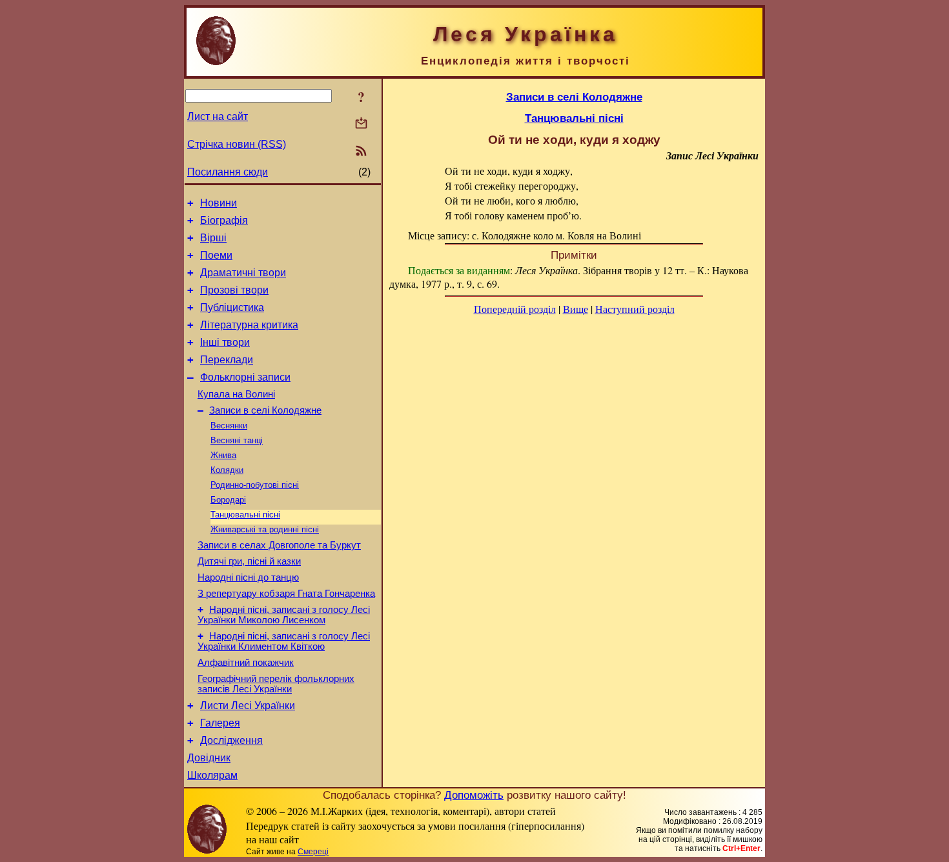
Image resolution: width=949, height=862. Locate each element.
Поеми (216, 255)
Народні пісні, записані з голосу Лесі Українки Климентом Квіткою (284, 641)
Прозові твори (234, 290)
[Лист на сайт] (361, 124)
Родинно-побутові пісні (254, 485)
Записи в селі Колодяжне (265, 410)
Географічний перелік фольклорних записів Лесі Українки (276, 684)
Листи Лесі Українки (247, 705)
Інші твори (225, 342)
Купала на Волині (236, 394)
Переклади (226, 359)
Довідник (208, 757)
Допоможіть (474, 794)
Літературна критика (249, 324)
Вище (575, 309)
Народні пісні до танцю (248, 577)
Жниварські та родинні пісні (264, 529)
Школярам (212, 775)
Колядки (226, 470)
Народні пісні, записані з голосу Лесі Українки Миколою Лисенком (284, 615)
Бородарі (228, 500)
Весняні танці (236, 440)
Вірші (213, 237)
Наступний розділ (635, 309)
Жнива (223, 455)
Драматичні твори (243, 272)
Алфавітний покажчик (246, 662)
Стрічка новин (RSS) (236, 144)
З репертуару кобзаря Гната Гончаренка (286, 593)
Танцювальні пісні (245, 514)
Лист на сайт (217, 116)
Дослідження (231, 740)
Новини (218, 202)
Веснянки (228, 425)
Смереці (313, 851)
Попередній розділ (515, 309)
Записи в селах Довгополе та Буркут (279, 545)
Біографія (224, 220)
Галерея (220, 722)
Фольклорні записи (245, 377)
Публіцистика (232, 307)
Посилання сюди (227, 171)
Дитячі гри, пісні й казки (249, 561)
